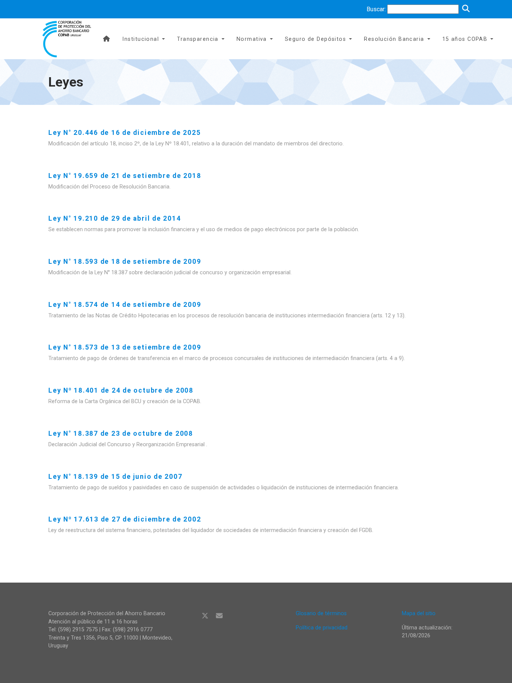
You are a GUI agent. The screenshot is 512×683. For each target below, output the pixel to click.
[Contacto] (219, 616)
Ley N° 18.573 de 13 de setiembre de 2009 (124, 347)
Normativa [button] (252, 39)
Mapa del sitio (419, 613)
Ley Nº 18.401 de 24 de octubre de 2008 (120, 390)
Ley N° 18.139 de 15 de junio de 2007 (115, 476)
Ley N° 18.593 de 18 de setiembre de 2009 (124, 261)
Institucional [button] (140, 39)
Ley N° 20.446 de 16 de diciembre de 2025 (124, 132)
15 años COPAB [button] (465, 39)
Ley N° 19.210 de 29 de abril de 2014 (114, 218)
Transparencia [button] (198, 39)
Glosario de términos (321, 613)
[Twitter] (205, 616)
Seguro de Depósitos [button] (315, 39)
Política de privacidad (321, 628)
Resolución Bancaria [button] (394, 39)
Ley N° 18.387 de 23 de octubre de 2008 (120, 433)
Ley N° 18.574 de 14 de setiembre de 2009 (124, 304)
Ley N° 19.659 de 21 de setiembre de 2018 (124, 175)
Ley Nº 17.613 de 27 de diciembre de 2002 (124, 519)
